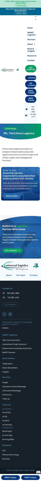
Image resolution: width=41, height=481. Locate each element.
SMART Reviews (8, 352)
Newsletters (10, 368)
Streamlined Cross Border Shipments (17, 348)
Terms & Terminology (10, 455)
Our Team (20, 275)
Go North (5, 420)
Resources (31, 55)
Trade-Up (6, 399)
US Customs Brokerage (11, 390)
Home (30, 28)
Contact (31, 60)
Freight (5, 382)
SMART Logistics (31, 33)
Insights (5, 372)
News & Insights (31, 49)
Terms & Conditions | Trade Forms (20, 470)
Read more (12, 196)
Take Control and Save (11, 340)
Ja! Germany (7, 425)
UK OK (4, 416)
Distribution (7, 395)
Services (31, 39)
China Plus (6, 412)
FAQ (4, 450)
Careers (5, 328)
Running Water (8, 439)
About (30, 44)
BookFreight (7, 431)
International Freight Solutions (14, 344)
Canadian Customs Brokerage (14, 386)
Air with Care (7, 435)
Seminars (6, 459)
